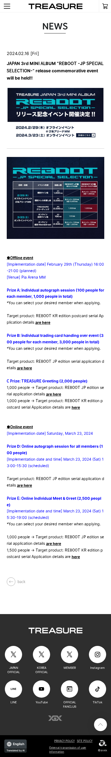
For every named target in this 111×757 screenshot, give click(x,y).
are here (42, 322)
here (76, 407)
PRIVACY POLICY (64, 740)
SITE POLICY (84, 740)
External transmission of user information (67, 749)
